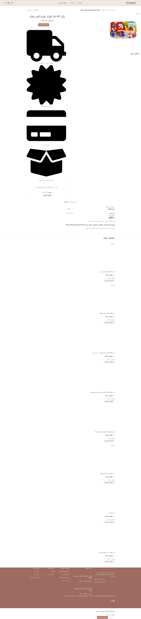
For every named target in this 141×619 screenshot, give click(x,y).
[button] (109, 280)
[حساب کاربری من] (11, 2)
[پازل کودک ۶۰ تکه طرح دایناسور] (105, 524)
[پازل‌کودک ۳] (111, 485)
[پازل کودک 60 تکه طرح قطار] (109, 443)
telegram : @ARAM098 (99, 579)
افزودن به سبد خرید (44, 24)
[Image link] (104, 569)
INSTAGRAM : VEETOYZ (100, 582)
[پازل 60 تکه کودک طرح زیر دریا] (105, 241)
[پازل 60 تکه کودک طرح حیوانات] (107, 283)
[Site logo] (130, 3)
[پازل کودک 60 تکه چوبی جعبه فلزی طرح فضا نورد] (100, 364)
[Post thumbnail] (89, 573)
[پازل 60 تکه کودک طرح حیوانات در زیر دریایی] (109, 325)
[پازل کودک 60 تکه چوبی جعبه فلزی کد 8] (103, 404)
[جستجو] (5, 2)
